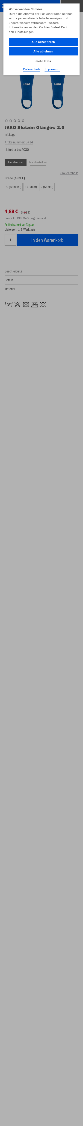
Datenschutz (31, 69)
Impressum (52, 69)
